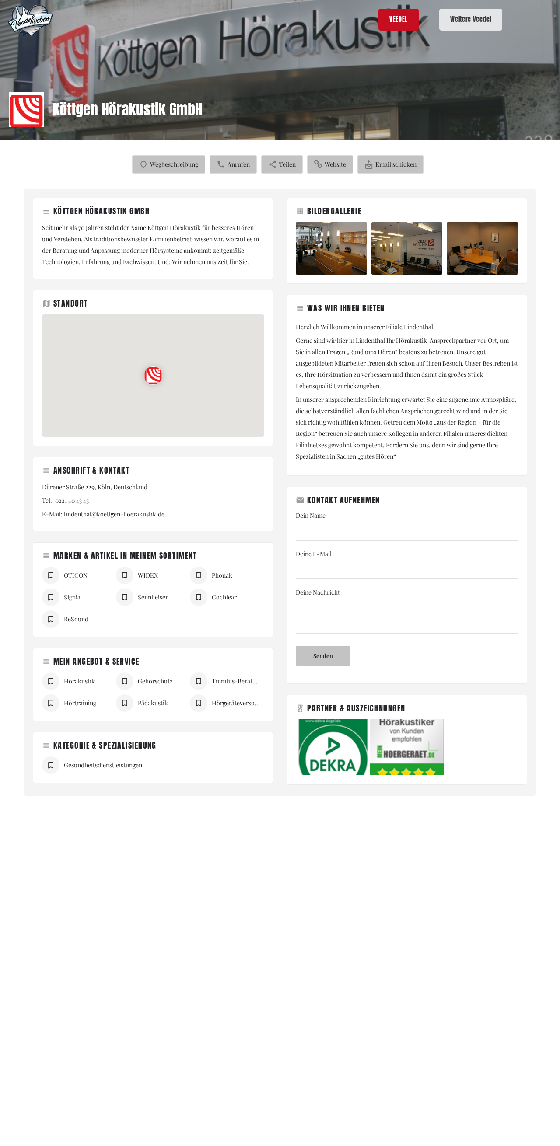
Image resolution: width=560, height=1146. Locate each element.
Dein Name (311, 515)
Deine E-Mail (314, 554)
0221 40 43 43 (72, 500)
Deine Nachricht (318, 592)
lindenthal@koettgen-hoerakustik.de (114, 514)
